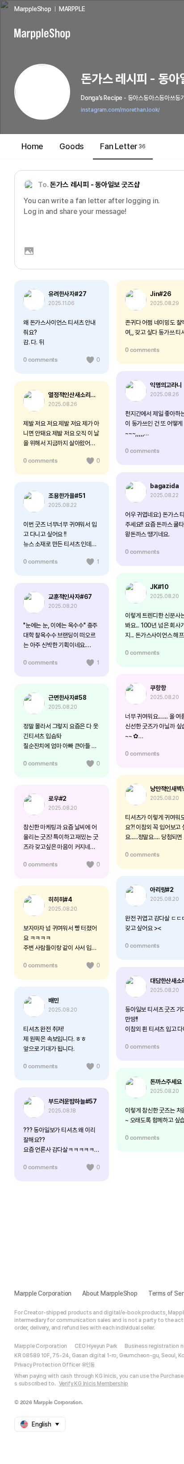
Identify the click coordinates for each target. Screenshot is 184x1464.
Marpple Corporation (42, 1293)
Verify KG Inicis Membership (94, 1383)
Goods (71, 146)
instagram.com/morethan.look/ (120, 110)
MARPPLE (72, 9)
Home (32, 146)
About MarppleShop (110, 1293)
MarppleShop (32, 9)
